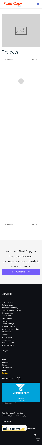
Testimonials (7, 368)
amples (5, 362)
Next (33, 224)
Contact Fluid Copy (21, 272)
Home (4, 359)
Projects (10, 52)
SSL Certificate (31, 428)
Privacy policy (6, 421)
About (4, 370)
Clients (4, 365)
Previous (10, 224)
